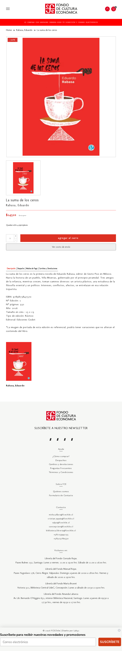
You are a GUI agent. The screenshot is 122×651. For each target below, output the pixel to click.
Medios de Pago (31, 269)
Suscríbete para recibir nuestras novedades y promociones (42, 635)
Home (9, 30)
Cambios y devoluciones (61, 464)
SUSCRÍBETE (109, 642)
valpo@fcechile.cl (61, 523)
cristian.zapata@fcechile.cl (61, 519)
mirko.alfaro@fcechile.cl (61, 515)
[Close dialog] (119, 630)
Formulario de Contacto (61, 495)
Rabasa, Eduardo (24, 30)
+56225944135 (61, 534)
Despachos (60, 460)
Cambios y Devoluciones (48, 269)
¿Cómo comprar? (61, 456)
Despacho (20, 269)
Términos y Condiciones (61, 472)
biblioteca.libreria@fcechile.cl (61, 530)
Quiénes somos (61, 491)
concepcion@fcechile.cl (61, 527)
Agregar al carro (68, 238)
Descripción (11, 269)
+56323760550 (61, 538)
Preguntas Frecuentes (61, 468)
